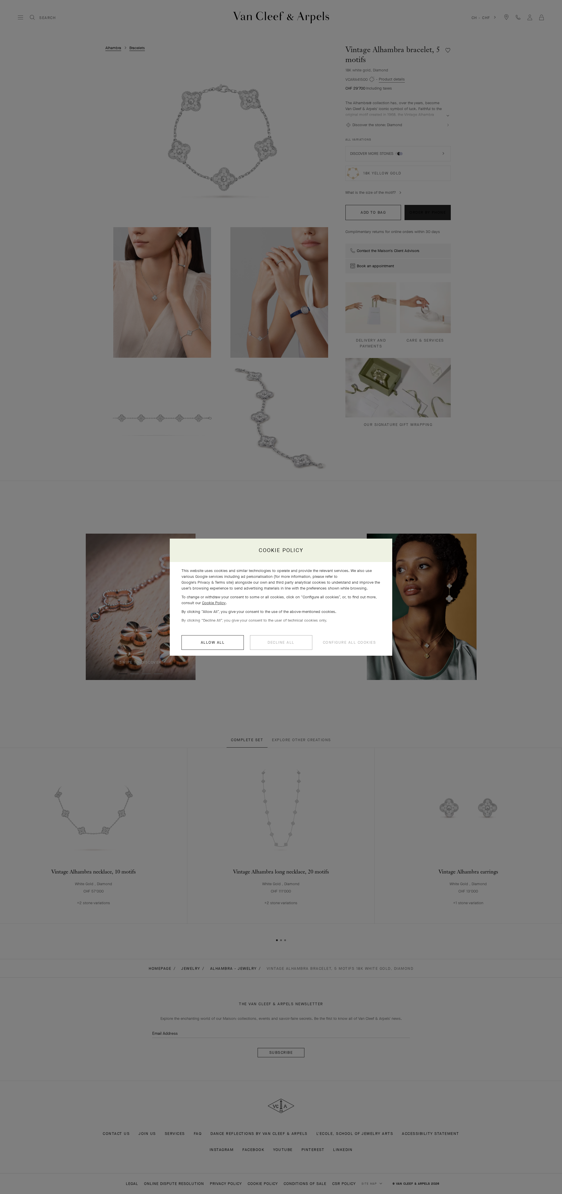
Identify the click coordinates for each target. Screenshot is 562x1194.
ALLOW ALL (213, 642)
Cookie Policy (214, 602)
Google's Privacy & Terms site (206, 582)
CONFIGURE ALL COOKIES (349, 642)
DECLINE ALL (281, 642)
